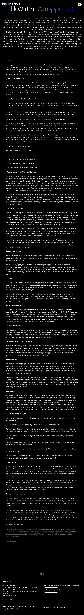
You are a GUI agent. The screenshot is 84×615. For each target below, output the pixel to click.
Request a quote (51, 590)
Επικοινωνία (13, 561)
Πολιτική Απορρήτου (59, 607)
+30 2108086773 (7, 591)
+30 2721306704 (18, 591)
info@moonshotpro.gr (9, 595)
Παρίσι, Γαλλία (11, 589)
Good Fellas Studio (13, 609)
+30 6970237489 (29, 591)
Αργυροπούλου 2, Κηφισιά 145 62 (12, 587)
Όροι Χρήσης (46, 607)
